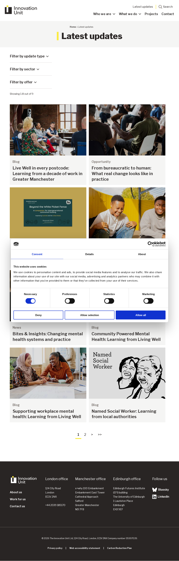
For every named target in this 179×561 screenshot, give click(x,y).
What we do (128, 14)
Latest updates (143, 6)
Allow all (140, 314)
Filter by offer (21, 82)
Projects (151, 14)
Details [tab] (89, 254)
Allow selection (89, 314)
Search (168, 6)
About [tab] (142, 254)
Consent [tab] (37, 254)
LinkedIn (163, 496)
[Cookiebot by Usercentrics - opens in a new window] (150, 244)
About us (16, 492)
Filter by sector (22, 69)
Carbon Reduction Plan (119, 548)
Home (73, 27)
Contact (168, 14)
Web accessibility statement (84, 548)
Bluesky (163, 489)
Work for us (18, 499)
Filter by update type (27, 56)
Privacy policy (55, 548)
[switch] (70, 301)
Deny (38, 314)
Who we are (102, 14)
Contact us (17, 506)
